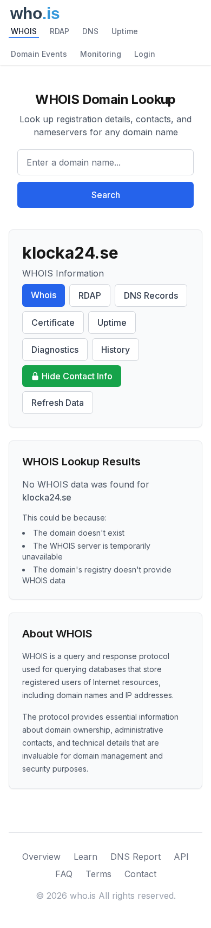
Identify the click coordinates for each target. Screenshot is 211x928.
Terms (98, 873)
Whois (43, 294)
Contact (140, 873)
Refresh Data (57, 402)
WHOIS (24, 31)
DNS (90, 31)
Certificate (53, 322)
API (181, 856)
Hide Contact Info (77, 376)
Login (144, 53)
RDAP (59, 31)
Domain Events (39, 53)
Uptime (124, 31)
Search (105, 194)
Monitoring (100, 53)
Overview (41, 856)
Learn (85, 856)
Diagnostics (54, 349)
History (115, 349)
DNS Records (151, 295)
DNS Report (135, 856)
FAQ (63, 873)
